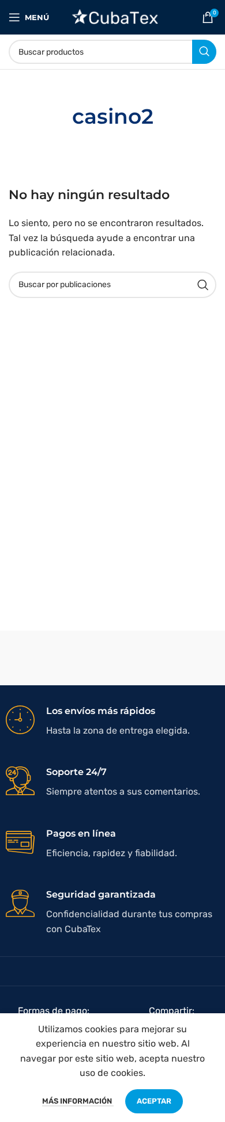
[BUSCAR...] (204, 52)
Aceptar (154, 1101)
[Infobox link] (112, 721)
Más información (78, 1101)
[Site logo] (112, 16)
